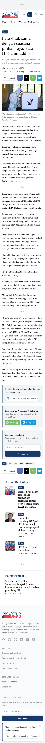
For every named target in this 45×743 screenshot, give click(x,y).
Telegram (30, 422)
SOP (15, 463)
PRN (9, 463)
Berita (13, 22)
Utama (5, 22)
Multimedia (33, 22)
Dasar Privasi (7, 686)
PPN (21, 463)
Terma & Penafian (9, 681)
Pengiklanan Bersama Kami (14, 658)
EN (23, 14)
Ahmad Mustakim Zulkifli (13, 68)
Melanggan (23, 454)
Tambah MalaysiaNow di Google (24, 398)
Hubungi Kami (8, 663)
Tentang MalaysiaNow (11, 653)
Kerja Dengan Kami (10, 668)
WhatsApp (14, 422)
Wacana (22, 22)
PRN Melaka (30, 463)
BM (29, 14)
